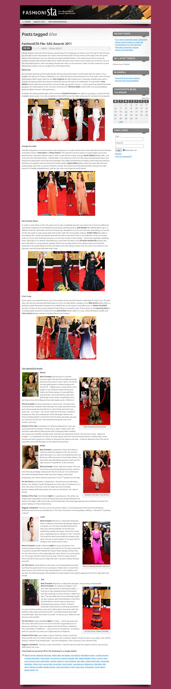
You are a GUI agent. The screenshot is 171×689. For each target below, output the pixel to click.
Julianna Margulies (92, 661)
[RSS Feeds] (144, 19)
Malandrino (89, 664)
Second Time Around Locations (127, 78)
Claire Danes (45, 658)
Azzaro (92, 655)
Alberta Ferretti (29, 655)
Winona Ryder (29, 670)
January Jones (34, 661)
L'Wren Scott (37, 664)
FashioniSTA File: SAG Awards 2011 (47, 44)
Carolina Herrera (102, 655)
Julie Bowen (105, 661)
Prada (72, 667)
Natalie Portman (49, 667)
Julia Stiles (81, 661)
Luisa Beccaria (78, 664)
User (117, 136)
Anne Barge (75, 655)
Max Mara (98, 664)
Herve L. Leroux (96, 658)
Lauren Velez (47, 664)
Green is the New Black (124, 50)
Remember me (131, 150)
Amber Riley (56, 655)
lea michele (57, 664)
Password (119, 143)
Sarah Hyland (100, 667)
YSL (37, 670)
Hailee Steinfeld (84, 658)
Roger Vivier (79, 667)
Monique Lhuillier (36, 667)
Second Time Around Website (127, 80)
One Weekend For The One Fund (128, 45)
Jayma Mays (45, 661)
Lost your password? (123, 156)
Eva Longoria (55, 658)
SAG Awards (89, 667)
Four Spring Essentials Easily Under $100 (131, 39)
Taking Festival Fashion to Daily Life (129, 42)
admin (44, 48)
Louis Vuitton (67, 664)
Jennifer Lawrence (57, 661)
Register (118, 153)
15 (126, 111)
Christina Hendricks (31, 658)
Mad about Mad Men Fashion (127, 47)
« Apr (121, 122)
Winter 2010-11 (55, 48)
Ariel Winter (85, 655)
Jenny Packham (70, 661)
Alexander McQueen (43, 655)
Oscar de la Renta (62, 667)
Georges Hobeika (67, 658)
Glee (76, 658)
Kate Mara (28, 664)
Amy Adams (65, 655)
